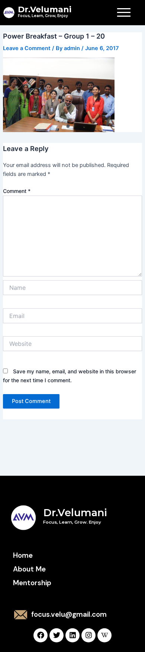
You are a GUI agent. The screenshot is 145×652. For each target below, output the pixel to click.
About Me (29, 569)
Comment (16, 191)
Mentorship (32, 582)
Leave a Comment (27, 48)
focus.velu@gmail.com (69, 614)
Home (23, 555)
